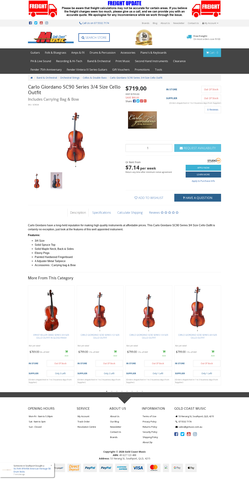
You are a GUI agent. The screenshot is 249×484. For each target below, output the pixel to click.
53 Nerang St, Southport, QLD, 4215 (196, 416)
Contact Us (193, 23)
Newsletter (178, 23)
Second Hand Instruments (151, 61)
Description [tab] (78, 212)
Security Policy (150, 431)
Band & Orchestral (98, 61)
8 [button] (142, 391)
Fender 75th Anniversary (46, 69)
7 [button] (137, 391)
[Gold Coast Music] (51, 37)
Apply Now (203, 167)
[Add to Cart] (66, 353)
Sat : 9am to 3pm (37, 421)
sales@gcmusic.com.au (190, 426)
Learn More (203, 174)
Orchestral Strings (70, 77)
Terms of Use (149, 416)
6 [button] (132, 391)
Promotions (142, 69)
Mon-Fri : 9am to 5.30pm (41, 416)
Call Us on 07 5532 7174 (95, 23)
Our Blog (114, 421)
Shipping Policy (150, 437)
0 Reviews (212, 109)
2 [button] (111, 391)
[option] (75, 137)
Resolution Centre (87, 426)
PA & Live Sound (40, 61)
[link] (176, 434)
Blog (155, 23)
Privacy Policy (150, 421)
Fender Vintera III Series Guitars (87, 69)
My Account (83, 416)
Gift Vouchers (121, 69)
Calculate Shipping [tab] (130, 212)
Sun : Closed (35, 426)
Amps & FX (78, 52)
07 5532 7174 (184, 421)
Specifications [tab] (101, 212)
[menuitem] (135, 101)
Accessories (128, 52)
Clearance (179, 61)
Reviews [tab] (155, 212)
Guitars (35, 52)
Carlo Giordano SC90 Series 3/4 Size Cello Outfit (136, 77)
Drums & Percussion (103, 52)
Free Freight (206, 37)
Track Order (84, 421)
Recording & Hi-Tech (69, 61)
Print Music (123, 61)
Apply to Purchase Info (203, 180)
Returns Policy (150, 426)
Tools (158, 69)
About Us (165, 23)
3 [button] (117, 391)
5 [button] (127, 391)
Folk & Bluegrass (55, 52)
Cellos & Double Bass (95, 77)
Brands (145, 23)
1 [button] (106, 391)
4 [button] (122, 391)
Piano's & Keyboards (153, 52)
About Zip (147, 442)
